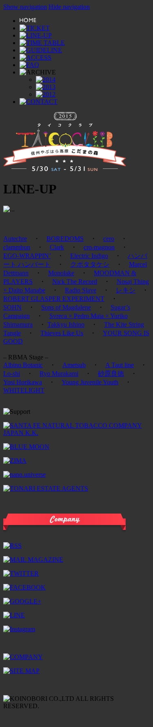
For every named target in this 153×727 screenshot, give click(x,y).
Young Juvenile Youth (90, 382)
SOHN (12, 307)
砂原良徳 (111, 373)
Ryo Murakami (59, 373)
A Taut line (119, 364)
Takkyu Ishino (65, 324)
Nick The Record (74, 281)
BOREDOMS (65, 238)
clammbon (16, 247)
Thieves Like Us (61, 333)
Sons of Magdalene (66, 307)
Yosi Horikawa (22, 382)
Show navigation (25, 6)
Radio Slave (80, 290)
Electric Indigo (89, 255)
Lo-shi (11, 373)
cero (108, 238)
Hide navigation (69, 6)
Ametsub (74, 364)
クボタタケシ (89, 264)
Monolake (61, 272)
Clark (57, 247)
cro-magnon (99, 247)
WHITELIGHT (23, 390)
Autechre (15, 238)
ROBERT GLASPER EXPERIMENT (53, 298)
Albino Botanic (23, 364)
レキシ (125, 290)
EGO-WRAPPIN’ (27, 255)
